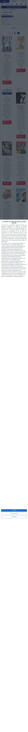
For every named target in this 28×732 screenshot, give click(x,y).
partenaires (9, 243)
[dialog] (14, 476)
